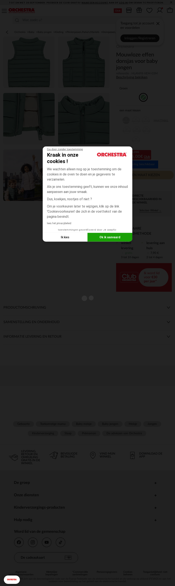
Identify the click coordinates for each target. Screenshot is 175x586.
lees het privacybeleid (59, 223)
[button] (12, 580)
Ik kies (65, 237)
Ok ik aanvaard (109, 237)
